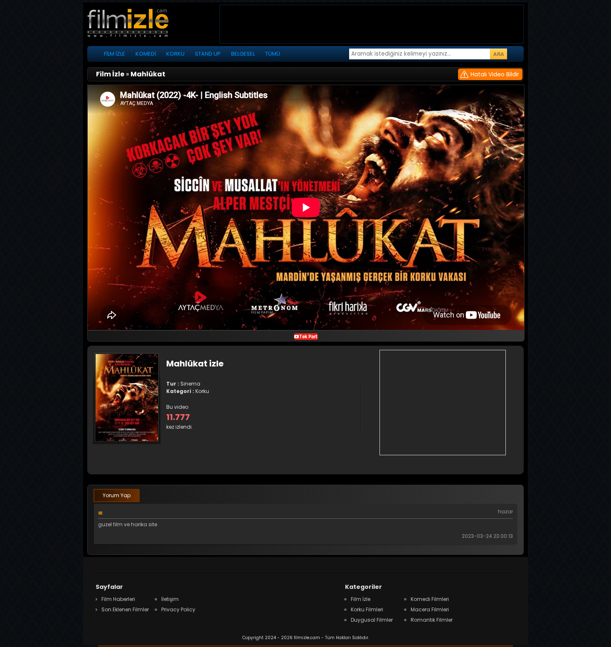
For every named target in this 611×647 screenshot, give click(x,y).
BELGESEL (243, 54)
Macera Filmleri (430, 609)
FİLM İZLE (114, 54)
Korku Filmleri (367, 609)
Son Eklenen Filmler (125, 609)
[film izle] (137, 24)
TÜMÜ (272, 54)
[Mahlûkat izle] (306, 335)
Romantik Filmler (432, 619)
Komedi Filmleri (430, 599)
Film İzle (360, 599)
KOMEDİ (146, 54)
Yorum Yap (117, 495)
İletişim (170, 599)
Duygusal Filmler (372, 619)
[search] (498, 54)
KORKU (175, 54)
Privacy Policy (178, 609)
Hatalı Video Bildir (495, 74)
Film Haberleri (118, 599)
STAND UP (208, 54)
